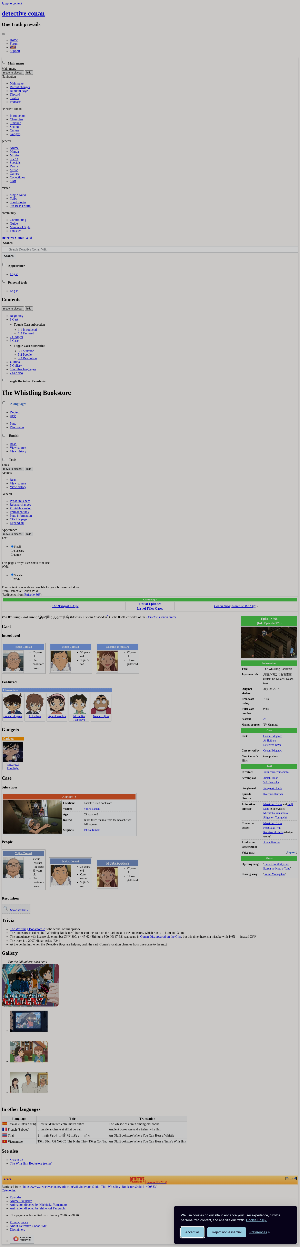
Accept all (192, 1232)
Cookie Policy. (256, 1220)
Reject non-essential (227, 1232)
